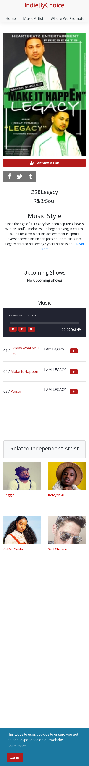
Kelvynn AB (56, 495)
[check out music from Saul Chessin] (67, 530)
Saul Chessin (57, 549)
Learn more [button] (16, 746)
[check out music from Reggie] (22, 476)
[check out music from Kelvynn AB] (67, 476)
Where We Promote (67, 18)
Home (10, 18)
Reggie (9, 495)
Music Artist (33, 18)
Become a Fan (46, 162)
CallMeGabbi (13, 549)
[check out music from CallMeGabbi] (22, 530)
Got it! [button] (14, 758)
